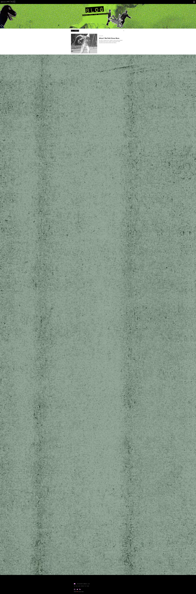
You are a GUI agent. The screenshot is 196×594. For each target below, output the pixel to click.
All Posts (75, 30)
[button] (194, 2)
